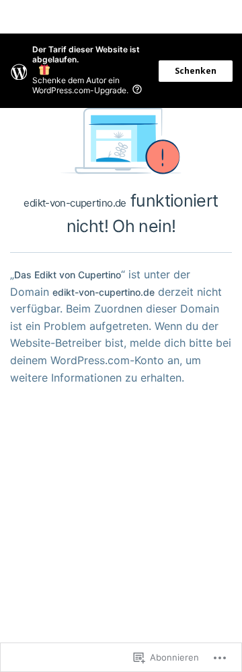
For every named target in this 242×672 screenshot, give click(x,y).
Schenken (195, 70)
